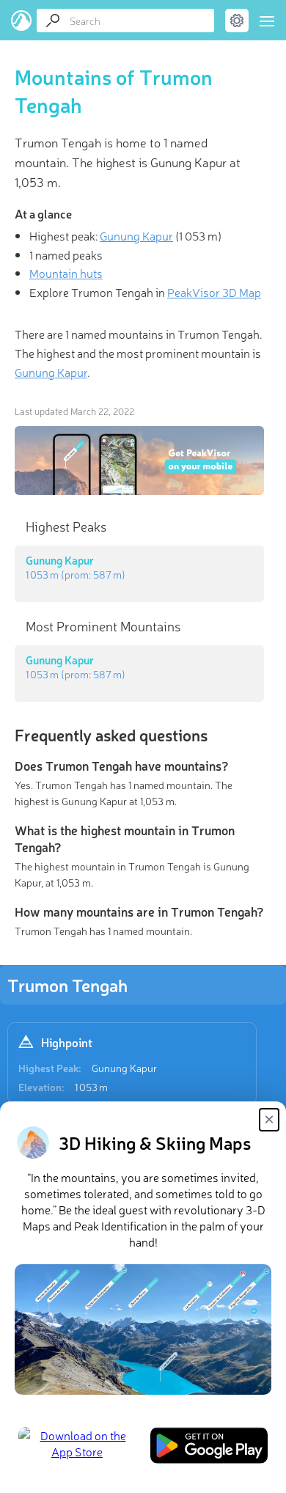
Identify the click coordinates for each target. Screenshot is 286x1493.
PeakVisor (21, 20)
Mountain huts (66, 273)
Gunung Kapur (124, 1067)
